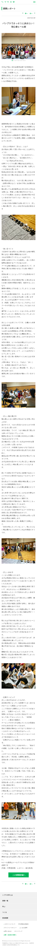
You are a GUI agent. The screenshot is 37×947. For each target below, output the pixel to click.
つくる (4, 912)
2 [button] (13, 60)
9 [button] (24, 60)
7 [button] (21, 60)
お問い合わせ (8, 931)
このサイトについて (9, 924)
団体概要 (5, 918)
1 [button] (12, 60)
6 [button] (20, 60)
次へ (31, 13)
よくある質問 (23, 927)
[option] (18, 45)
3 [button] (15, 60)
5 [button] (18, 60)
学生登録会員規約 (23, 924)
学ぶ (3, 906)
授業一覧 (5, 900)
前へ (26, 13)
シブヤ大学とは (7, 895)
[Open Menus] (34, 2)
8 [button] (23, 60)
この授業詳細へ (19, 875)
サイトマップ (18, 931)
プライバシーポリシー (10, 927)
